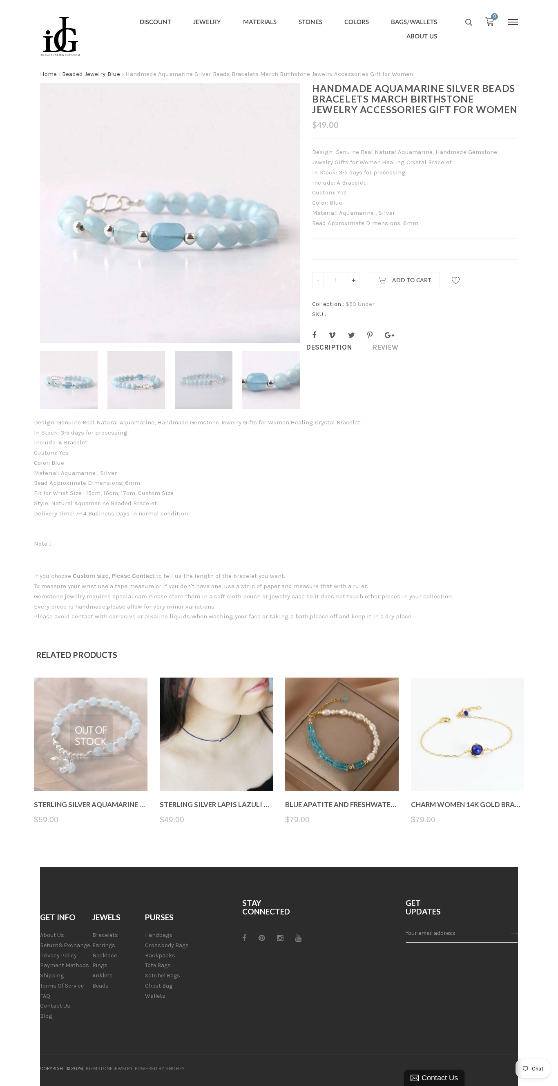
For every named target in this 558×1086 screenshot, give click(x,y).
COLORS (356, 22)
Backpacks (160, 955)
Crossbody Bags (167, 945)
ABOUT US (421, 36)
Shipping (52, 975)
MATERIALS (260, 22)
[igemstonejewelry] (60, 36)
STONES (310, 22)
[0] (489, 23)
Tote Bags (158, 965)
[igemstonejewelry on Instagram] (280, 938)
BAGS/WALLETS (414, 22)
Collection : (328, 304)
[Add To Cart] (342, 771)
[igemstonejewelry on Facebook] (244, 938)
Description (329, 347)
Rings (99, 965)
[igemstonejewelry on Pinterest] (262, 938)
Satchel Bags (162, 975)
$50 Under (360, 304)
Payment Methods (64, 965)
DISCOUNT (155, 22)
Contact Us (55, 1005)
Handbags (158, 935)
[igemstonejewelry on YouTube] (298, 938)
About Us (52, 935)
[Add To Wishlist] (456, 280)
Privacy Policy (58, 955)
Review (385, 347)
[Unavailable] (90, 771)
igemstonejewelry (109, 1068)
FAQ (45, 995)
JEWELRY (207, 22)
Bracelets (105, 935)
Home (48, 74)
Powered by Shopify (160, 1068)
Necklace (104, 955)
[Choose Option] (216, 771)
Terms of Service (62, 985)
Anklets (102, 975)
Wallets (155, 995)
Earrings (103, 945)
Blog (46, 1015)
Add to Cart (411, 280)
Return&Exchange (65, 945)
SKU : (319, 314)
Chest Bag (158, 985)
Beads (100, 985)
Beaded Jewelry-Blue (91, 74)
